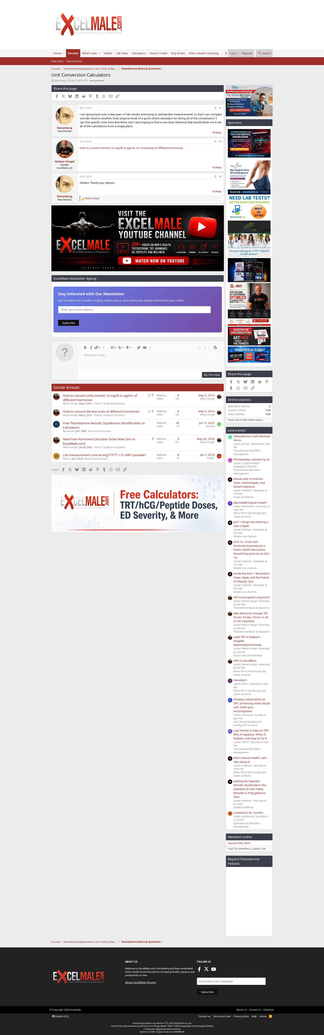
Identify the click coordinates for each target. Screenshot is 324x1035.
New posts (57, 61)
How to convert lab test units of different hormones (101, 411)
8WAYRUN (179, 1031)
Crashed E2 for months (248, 812)
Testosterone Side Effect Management (246, 452)
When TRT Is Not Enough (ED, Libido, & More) (249, 514)
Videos (108, 53)
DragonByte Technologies (192, 1025)
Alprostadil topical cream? (250, 502)
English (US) (61, 1016)
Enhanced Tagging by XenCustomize (163, 1028)
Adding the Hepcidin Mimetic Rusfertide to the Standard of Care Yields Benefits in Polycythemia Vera (249, 789)
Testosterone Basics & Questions (251, 607)
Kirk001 (211, 458)
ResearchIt (68, 431)
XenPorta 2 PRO (147, 1031)
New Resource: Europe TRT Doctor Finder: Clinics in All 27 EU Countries (250, 617)
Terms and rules (222, 1016)
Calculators (139, 53)
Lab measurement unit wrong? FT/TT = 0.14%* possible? (104, 455)
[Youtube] (213, 970)
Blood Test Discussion (99, 431)
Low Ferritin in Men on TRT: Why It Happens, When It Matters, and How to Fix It (251, 734)
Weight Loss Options (245, 536)
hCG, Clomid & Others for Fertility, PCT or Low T (247, 723)
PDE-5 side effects (244, 660)
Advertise (268, 1009)
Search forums (74, 61)
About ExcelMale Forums (140, 982)
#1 (220, 108)
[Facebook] (199, 970)
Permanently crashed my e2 (251, 459)
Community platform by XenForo (162, 1023)
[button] (63, 53)
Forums (73, 53)
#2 (220, 141)
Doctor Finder (158, 53)
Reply (218, 132)
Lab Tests (122, 53)
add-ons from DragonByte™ (153, 1025)
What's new (89, 53)
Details (209, 1025)
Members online (240, 837)
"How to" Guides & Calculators (109, 403)
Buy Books (178, 53)
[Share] (215, 108)
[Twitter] (206, 970)
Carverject (239, 680)
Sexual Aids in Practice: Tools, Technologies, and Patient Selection (249, 482)
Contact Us (255, 1009)
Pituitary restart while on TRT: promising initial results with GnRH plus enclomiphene (251, 705)
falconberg (60, 80)
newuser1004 (235, 843)
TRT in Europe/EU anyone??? (251, 597)
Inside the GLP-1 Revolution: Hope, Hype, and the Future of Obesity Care (251, 577)
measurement (96, 80)
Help (254, 1016)
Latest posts (237, 430)
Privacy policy (241, 1016)
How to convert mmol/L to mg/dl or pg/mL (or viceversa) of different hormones (131, 148)
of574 (247, 843)
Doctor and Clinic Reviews (247, 655)
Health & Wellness (243, 497)
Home (57, 53)
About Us (241, 1009)
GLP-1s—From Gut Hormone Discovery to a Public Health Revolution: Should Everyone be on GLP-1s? (251, 549)
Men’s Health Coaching (203, 53)
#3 (220, 176)
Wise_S (66, 458)
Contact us (205, 1016)
